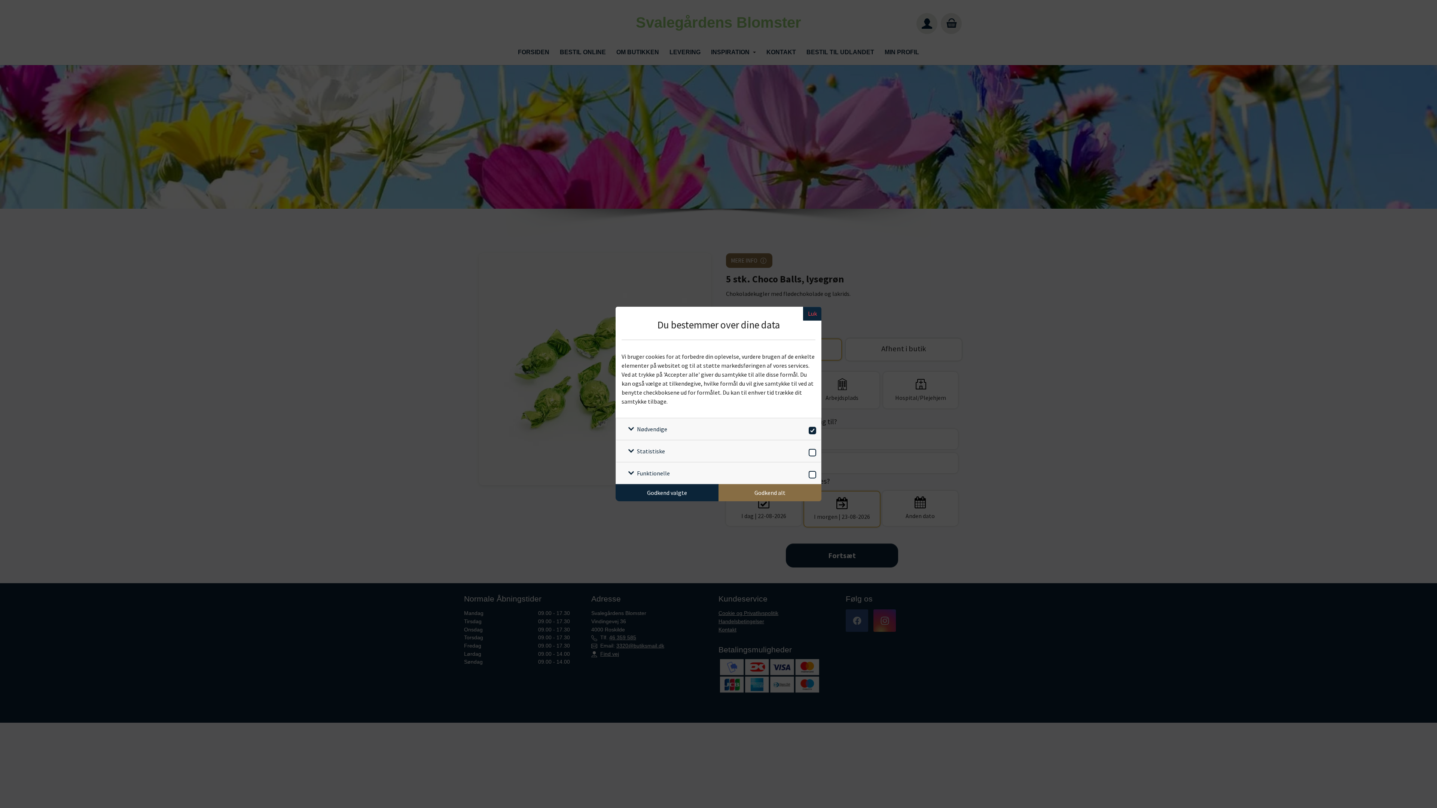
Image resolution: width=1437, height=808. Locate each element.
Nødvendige (652, 429)
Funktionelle (653, 473)
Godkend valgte (667, 492)
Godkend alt (769, 492)
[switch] (811, 429)
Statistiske (651, 451)
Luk (812, 313)
